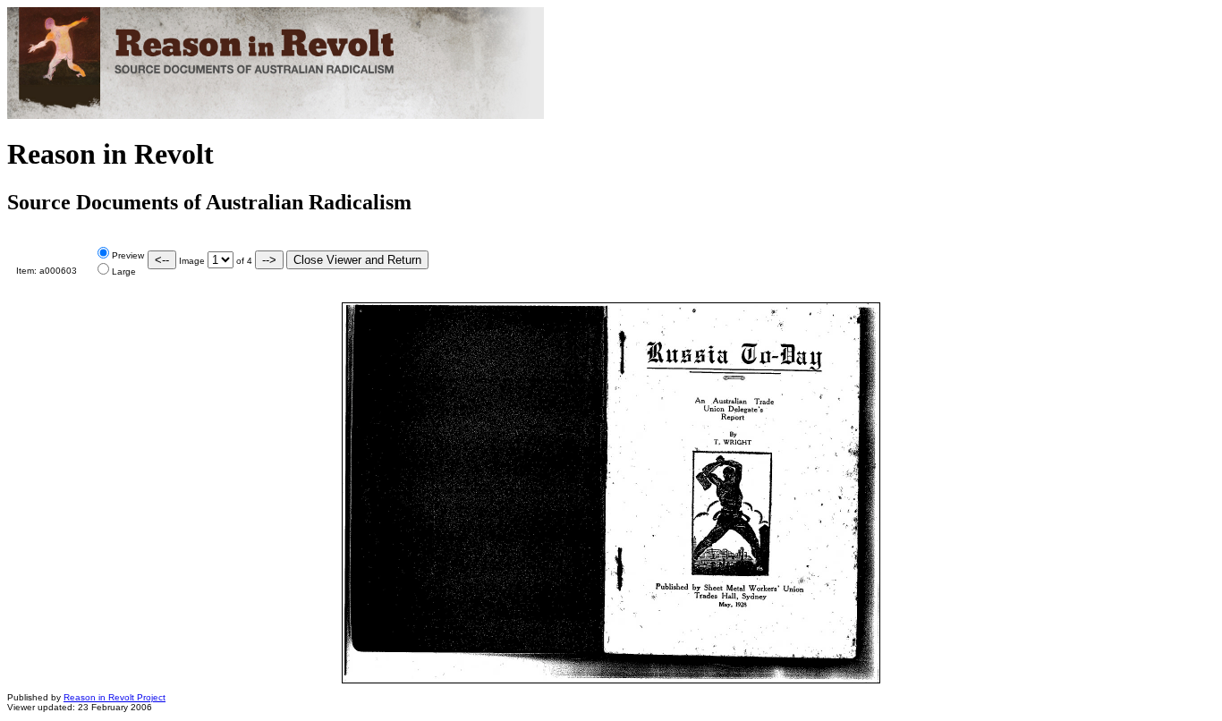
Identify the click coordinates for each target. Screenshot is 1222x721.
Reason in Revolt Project (114, 697)
